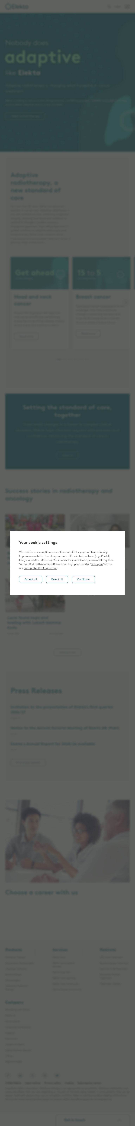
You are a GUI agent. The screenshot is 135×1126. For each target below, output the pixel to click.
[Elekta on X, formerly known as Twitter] (32, 1075)
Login (117, 6)
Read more (26, 336)
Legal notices (33, 1083)
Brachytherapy (13, 975)
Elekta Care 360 (61, 972)
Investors (10, 1033)
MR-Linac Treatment (111, 957)
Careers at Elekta (21, 923)
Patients (108, 950)
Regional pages (13, 1062)
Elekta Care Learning (64, 978)
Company (14, 1002)
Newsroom (11, 1039)
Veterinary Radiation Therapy (16, 988)
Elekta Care (59, 957)
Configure (97, 564)
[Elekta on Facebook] (8, 1075)
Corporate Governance (18, 1027)
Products (13, 950)
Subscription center (89, 1083)
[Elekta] (16, 6)
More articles (67, 652)
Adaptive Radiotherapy (25, 116)
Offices (9, 1056)
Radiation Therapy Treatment (110, 977)
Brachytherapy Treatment (114, 963)
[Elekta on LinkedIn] (20, 1075)
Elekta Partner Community (67, 990)
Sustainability (12, 1021)
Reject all (57, 579)
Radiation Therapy (15, 957)
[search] (109, 6)
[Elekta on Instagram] (44, 1075)
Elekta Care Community (66, 984)
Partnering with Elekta (17, 1010)
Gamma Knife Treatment (114, 969)
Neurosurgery (12, 980)
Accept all (31, 579)
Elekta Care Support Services (64, 965)
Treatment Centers (110, 984)
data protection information (40, 568)
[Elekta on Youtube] (57, 1075)
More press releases (28, 762)
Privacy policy (52, 1083)
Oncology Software (16, 969)
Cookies (69, 1083)
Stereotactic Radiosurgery (19, 963)
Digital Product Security (18, 1050)
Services (60, 950)
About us (67, 455)
